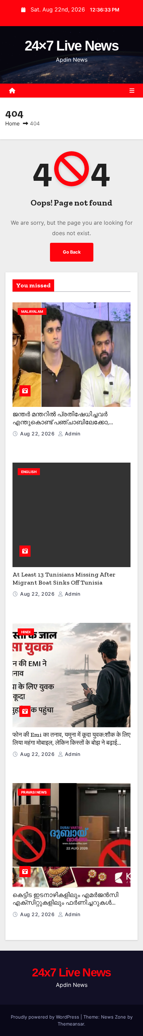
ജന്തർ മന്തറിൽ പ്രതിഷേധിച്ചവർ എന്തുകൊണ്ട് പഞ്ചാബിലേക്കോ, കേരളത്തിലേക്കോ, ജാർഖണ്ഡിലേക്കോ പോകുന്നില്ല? (67, 426)
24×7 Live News (71, 45)
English (28, 472)
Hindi (26, 632)
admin (71, 433)
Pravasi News (34, 792)
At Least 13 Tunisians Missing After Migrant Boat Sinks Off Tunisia (64, 578)
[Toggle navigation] (132, 90)
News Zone (113, 1017)
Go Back (72, 252)
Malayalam (32, 311)
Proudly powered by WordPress (46, 1017)
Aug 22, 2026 (38, 433)
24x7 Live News (71, 972)
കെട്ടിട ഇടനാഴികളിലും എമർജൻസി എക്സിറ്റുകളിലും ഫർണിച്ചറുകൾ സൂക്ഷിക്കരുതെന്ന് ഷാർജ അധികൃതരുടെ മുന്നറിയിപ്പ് (65, 906)
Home (12, 123)
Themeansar (71, 1024)
